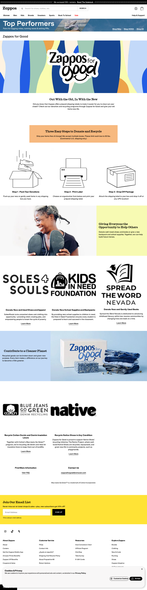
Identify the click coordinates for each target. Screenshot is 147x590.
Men (15, 15)
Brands (31, 15)
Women (6, 15)
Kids (22, 15)
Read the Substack (85, 2)
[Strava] (19, 531)
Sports (52, 15)
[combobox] (50, 8)
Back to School (64, 15)
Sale (76, 15)
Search (82, 8)
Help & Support (138, 15)
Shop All (140, 29)
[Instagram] (5, 531)
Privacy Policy (80, 573)
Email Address (11, 512)
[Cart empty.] (142, 8)
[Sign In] (136, 8)
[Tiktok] (12, 531)
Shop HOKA (129, 29)
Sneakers (41, 15)
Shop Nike (116, 29)
